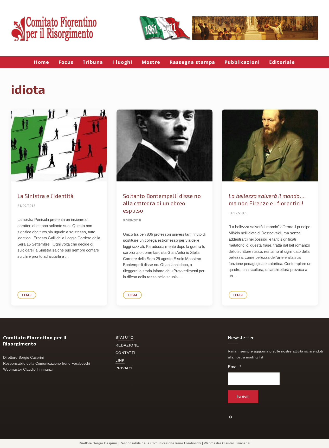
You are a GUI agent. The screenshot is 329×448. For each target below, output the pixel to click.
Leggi (29, 296)
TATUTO (126, 338)
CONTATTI (125, 353)
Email (234, 367)
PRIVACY (124, 368)
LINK (120, 360)
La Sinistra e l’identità (45, 196)
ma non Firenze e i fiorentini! (266, 199)
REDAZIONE (127, 345)
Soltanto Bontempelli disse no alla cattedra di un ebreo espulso (162, 203)
